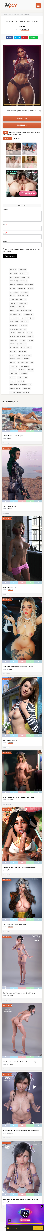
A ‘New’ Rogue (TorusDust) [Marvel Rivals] (15, 924)
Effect (13, 318)
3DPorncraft (16, 138)
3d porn (18, 132)
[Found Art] (12, 132)
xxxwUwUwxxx (25, 29)
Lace (4, 135)
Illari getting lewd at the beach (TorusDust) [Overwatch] (19, 867)
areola (21, 288)
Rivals (13, 370)
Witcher (26, 388)
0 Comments (25, 14)
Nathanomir (15, 355)
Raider (29, 362)
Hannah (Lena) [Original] (10, 506)
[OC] (26, 392)
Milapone (14, 347)
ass (12, 295)
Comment (6, 209)
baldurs (14, 299)
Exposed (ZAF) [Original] (10, 740)
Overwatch (15, 359)
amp (20, 284)
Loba (20, 135)
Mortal (22, 351)
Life (22, 340)
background (23, 295)
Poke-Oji (10, 669)
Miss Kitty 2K (26, 347)
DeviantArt (28, 314)
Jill (12, 336)
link (30, 340)
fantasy (14, 321)
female (24, 321)
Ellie (22, 318)
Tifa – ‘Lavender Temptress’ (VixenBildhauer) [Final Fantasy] (21, 1199)
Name (5, 225)
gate (12, 333)
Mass (23, 344)
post (21, 362)
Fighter (13, 325)
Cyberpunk (26, 310)
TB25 (12, 377)
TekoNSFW (22, 377)
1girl (22, 270)
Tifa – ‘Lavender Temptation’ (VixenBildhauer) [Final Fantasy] (21, 1130)
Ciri (12, 307)
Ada (12, 284)
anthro (29, 284)
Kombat (21, 336)
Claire (21, 307)
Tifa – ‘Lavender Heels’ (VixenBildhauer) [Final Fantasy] (19, 1062)
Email (5, 233)
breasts (22, 303)
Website (5, 241)
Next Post (21, 125)
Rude (22, 370)
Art (30, 288)
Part (12, 362)
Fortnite (14, 329)
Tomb (21, 381)
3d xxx (14, 281)
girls (21, 333)
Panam (25, 359)
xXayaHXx (10, 438)
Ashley (24, 292)
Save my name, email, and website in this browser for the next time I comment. (21, 250)
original (26, 355)
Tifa (12, 381)
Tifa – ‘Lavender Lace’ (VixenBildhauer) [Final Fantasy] (19, 993)
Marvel (14, 344)
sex (30, 370)
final (23, 325)
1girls (13, 273)
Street (23, 373)
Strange (13, 373)
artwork (14, 292)
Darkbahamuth (15, 314)
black (32, 132)
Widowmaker (15, 388)
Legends (9, 135)
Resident (24, 366)
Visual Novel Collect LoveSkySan (20, 384)
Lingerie (15, 135)
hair (29, 333)
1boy (13, 270)
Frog (23, 329)
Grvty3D (37, 132)
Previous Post (23, 119)
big (23, 299)
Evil (30, 318)
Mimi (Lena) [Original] (9, 587)
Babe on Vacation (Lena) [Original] (13, 436)
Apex (28, 132)
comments (14, 310)
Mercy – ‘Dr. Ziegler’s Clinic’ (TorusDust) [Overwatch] (18, 797)
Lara (30, 336)
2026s (23, 281)
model (13, 351)
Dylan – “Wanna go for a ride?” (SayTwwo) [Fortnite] (18, 667)
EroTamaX (10, 742)
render (13, 366)
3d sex (24, 132)
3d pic (23, 273)
